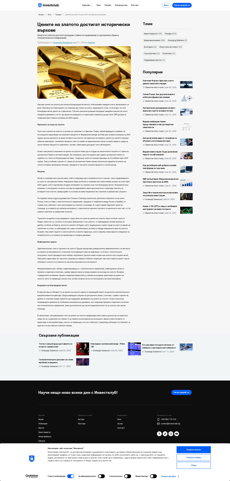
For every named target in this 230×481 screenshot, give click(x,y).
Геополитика (150, 53)
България (148, 47)
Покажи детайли (168, 476)
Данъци (41, 441)
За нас (120, 424)
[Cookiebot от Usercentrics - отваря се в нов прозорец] (31, 476)
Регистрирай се (182, 5)
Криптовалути (150, 33)
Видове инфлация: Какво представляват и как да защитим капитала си (158, 124)
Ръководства (121, 5)
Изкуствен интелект (168, 47)
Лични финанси (44, 436)
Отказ (193, 465)
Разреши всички (194, 450)
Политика (167, 53)
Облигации (42, 424)
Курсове (86, 5)
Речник (108, 5)
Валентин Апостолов (154, 87)
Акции (40, 419)
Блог (99, 5)
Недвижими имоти (152, 60)
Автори (81, 419)
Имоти (41, 428)
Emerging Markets (176, 40)
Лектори (81, 424)
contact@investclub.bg (170, 424)
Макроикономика (152, 40)
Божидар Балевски (62, 42)
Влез (166, 5)
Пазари (58, 15)
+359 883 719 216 (168, 419)
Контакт (135, 5)
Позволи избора (194, 457)
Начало (41, 15)
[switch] (101, 476)
